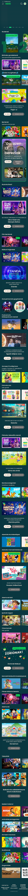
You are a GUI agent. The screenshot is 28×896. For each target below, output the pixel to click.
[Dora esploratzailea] (11, 605)
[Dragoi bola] (11, 714)
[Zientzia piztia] (11, 192)
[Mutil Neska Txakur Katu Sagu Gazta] (11, 683)
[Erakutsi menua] (2, 3)
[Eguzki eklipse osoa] (14, 340)
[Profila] (25, 4)
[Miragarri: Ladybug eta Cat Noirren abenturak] (7, 306)
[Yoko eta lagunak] (11, 492)
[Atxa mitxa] (11, 638)
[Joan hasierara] (8, 4)
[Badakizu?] (11, 873)
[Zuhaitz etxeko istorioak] (11, 620)
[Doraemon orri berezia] (14, 730)
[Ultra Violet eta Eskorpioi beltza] (11, 65)
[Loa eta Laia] (14, 15)
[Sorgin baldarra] (11, 763)
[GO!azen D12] (11, 842)
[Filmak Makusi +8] (14, 779)
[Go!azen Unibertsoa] (14, 573)
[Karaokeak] (14, 273)
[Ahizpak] (11, 811)
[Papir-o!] (14, 96)
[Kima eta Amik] (14, 458)
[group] (14, 43)
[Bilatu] (21, 4)
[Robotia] (14, 410)
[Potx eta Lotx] (19, 306)
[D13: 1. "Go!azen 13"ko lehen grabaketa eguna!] (14, 172)
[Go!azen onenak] (11, 377)
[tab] (4, 27)
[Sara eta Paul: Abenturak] (11, 324)
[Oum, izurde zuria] (11, 827)
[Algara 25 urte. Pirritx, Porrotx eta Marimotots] (11, 131)
